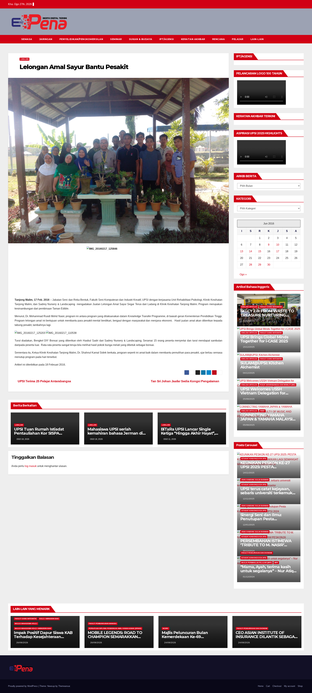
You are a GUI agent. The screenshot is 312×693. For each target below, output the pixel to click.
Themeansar (64, 686)
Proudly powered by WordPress (23, 686)
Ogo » (243, 274)
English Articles (249, 307)
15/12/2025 (249, 347)
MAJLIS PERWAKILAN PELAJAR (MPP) (256, 562)
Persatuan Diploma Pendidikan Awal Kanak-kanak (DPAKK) (115, 628)
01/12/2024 (249, 577)
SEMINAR (116, 39)
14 (250, 251)
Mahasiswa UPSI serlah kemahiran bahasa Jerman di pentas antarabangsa (115, 433)
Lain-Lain (24, 59)
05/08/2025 (249, 425)
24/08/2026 (170, 642)
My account (289, 686)
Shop (300, 686)
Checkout (277, 686)
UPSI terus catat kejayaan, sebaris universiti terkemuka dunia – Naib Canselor (267, 492)
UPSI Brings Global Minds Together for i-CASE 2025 (264, 339)
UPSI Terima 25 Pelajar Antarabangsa (44, 381)
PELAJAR (237, 39)
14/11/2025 (248, 473)
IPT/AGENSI (166, 39)
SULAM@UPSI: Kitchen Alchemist (262, 365)
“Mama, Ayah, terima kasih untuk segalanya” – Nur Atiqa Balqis (268, 570)
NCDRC (165, 628)
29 (259, 264)
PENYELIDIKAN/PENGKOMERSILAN (81, 39)
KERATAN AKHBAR (193, 39)
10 (277, 244)
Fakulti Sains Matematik (271, 307)
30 (268, 264)
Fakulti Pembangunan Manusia (103, 623)
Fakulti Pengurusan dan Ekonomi (256, 553)
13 (241, 251)
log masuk (31, 466)
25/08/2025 (249, 399)
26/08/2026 (22, 642)
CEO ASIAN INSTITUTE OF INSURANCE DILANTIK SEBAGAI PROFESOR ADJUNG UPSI (266, 636)
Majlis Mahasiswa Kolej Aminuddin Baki (33, 628)
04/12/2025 (249, 373)
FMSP (262, 411)
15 (259, 251)
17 (277, 251)
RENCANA (218, 39)
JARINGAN (45, 39)
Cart (268, 686)
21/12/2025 (249, 321)
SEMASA (26, 39)
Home (260, 686)
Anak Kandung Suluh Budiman (254, 480)
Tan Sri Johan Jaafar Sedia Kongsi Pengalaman (185, 381)
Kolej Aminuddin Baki (49, 619)
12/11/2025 (248, 499)
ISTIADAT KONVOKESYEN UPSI (253, 458)
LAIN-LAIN (257, 39)
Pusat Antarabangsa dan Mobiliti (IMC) (277, 385)
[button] (295, 39)
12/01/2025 (249, 525)
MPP (276, 562)
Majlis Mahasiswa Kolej (26, 623)
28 (250, 264)
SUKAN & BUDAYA (140, 39)
